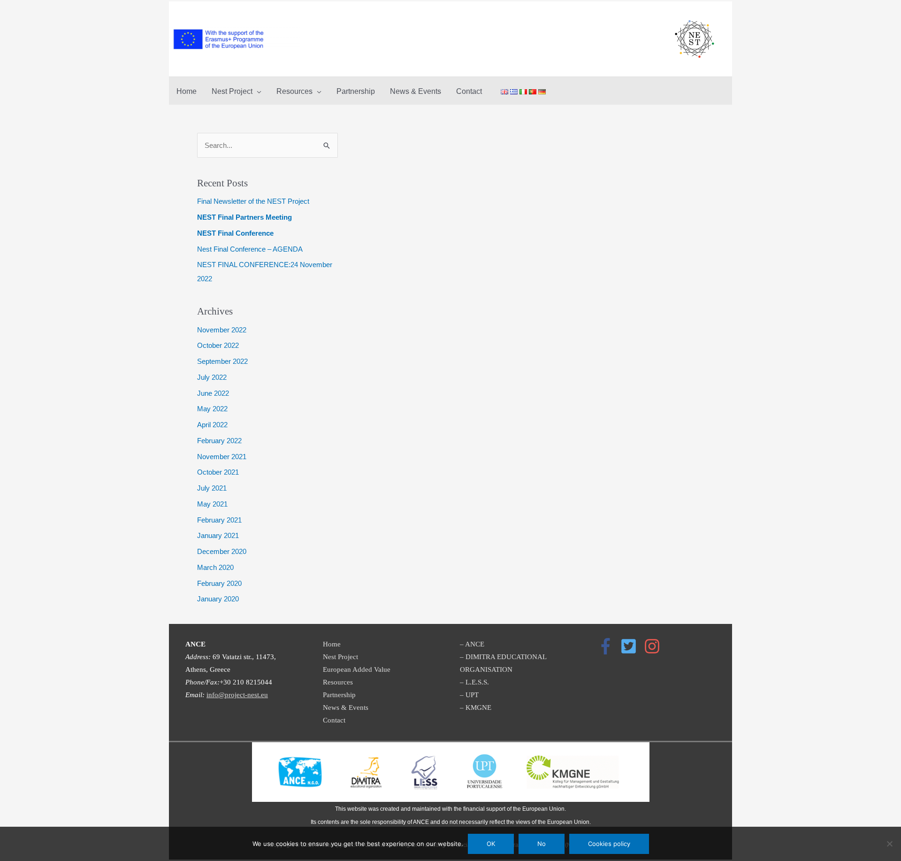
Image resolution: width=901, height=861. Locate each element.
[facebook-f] (608, 646)
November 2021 (221, 457)
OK (491, 843)
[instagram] (654, 646)
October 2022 (218, 345)
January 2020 (218, 599)
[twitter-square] (631, 646)
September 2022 (222, 361)
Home (332, 644)
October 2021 (218, 472)
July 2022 (212, 377)
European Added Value (356, 669)
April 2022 (212, 425)
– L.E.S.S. (474, 682)
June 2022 (213, 393)
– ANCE (472, 644)
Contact (334, 720)
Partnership (339, 695)
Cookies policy (609, 843)
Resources (338, 682)
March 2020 (215, 567)
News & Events (345, 707)
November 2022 (221, 330)
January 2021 (218, 535)
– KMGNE (475, 707)
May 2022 (212, 409)
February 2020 (219, 583)
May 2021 (212, 504)
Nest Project (340, 657)
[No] (889, 843)
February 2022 (219, 441)
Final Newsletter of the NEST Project (253, 201)
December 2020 (221, 551)
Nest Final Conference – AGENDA (250, 249)
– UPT (469, 695)
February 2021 (219, 520)
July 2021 (212, 488)
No (541, 843)
